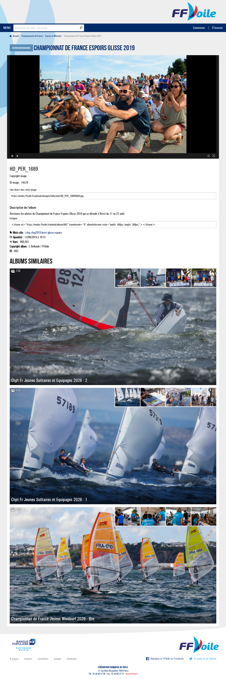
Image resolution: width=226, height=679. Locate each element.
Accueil (15, 35)
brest (44, 232)
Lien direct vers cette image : (24, 189)
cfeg (27, 232)
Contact (28, 658)
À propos (14, 658)
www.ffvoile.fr (132, 673)
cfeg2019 (36, 232)
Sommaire (71, 658)
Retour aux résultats (21, 48)
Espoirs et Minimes (53, 35)
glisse (51, 232)
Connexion (199, 28)
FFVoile (194, 11)
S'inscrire (217, 28)
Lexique (57, 658)
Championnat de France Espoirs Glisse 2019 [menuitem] (82, 35)
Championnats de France (32, 35)
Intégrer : (14, 218)
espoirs (58, 232)
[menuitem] (15, 35)
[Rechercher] (81, 27)
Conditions (43, 658)
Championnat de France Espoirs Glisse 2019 (84, 48)
